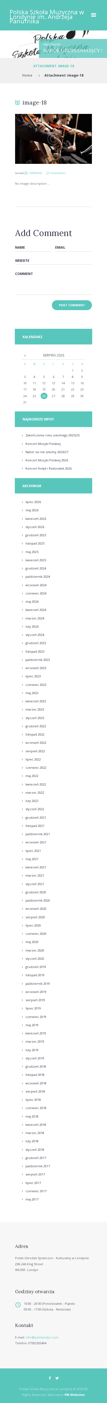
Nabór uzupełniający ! (72, 50)
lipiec (33, 502)
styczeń (35, 527)
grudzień (36, 535)
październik (38, 576)
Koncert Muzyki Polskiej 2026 (47, 460)
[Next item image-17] (73, 139)
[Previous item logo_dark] (34, 139)
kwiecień (36, 519)
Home (27, 75)
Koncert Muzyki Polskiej (43, 444)
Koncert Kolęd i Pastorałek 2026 (49, 468)
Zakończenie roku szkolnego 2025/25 (53, 435)
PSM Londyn (51, 44)
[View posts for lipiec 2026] (25, 355)
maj (32, 510)
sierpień (35, 751)
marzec (35, 618)
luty (32, 626)
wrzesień (36, 585)
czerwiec (36, 593)
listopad (35, 543)
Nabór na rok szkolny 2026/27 (47, 452)
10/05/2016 (35, 173)
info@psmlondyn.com (42, 1337)
